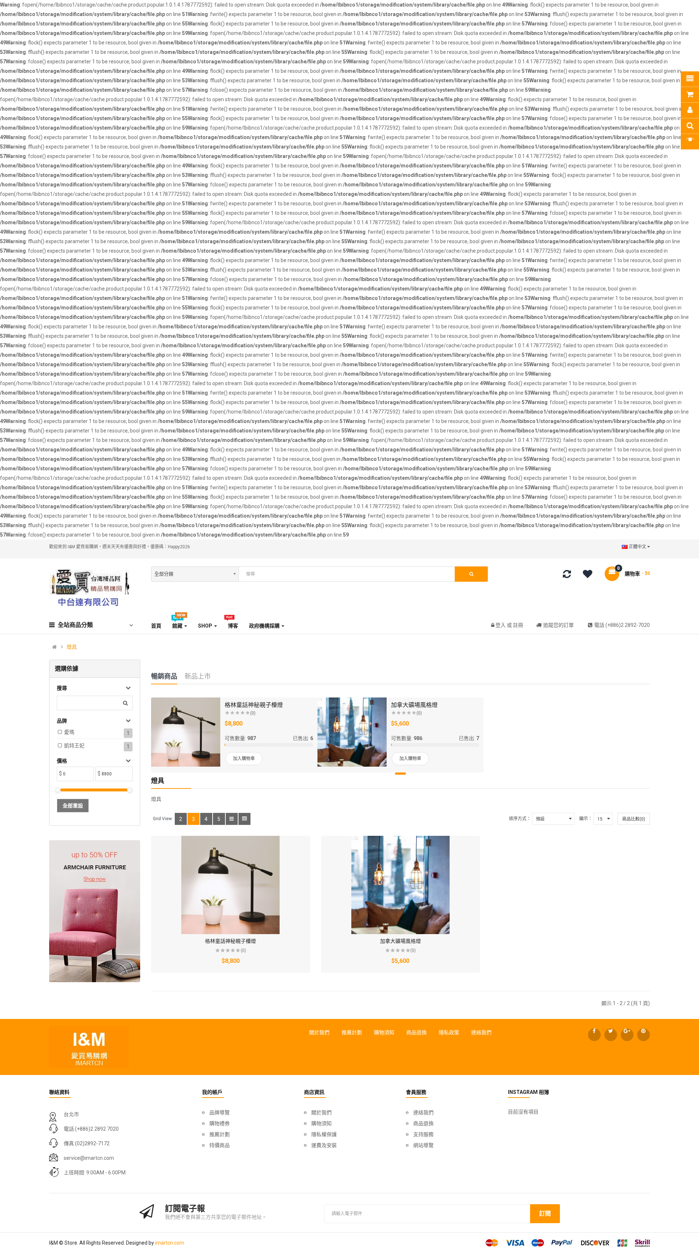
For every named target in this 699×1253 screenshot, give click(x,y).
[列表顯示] (232, 819)
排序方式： (520, 818)
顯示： (585, 818)
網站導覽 (423, 1145)
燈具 (72, 646)
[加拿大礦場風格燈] (352, 732)
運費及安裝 (324, 1145)
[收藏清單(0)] (590, 575)
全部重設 (73, 806)
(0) (253, 713)
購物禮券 (219, 1123)
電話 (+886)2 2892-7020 (622, 625)
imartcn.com (169, 1243)
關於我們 (319, 1032)
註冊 (518, 625)
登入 (501, 625)
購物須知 (384, 1032)
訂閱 (545, 1213)
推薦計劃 (351, 1032)
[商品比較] (567, 575)
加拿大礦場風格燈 (414, 704)
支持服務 (423, 1134)
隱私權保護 (324, 1134)
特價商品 (219, 1145)
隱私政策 (449, 1032)
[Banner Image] (94, 911)
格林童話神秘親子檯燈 (254, 704)
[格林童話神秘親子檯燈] (185, 732)
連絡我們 (481, 1032)
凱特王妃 (74, 745)
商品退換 (416, 1032)
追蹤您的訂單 (558, 625)
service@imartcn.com (89, 1158)
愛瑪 (69, 732)
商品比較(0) (633, 819)
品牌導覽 (219, 1112)
